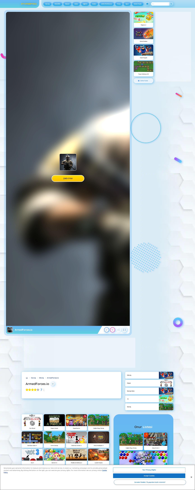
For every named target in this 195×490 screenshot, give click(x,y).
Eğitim (85, 4)
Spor (127, 4)
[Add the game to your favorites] (53, 384)
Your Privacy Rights (149, 470)
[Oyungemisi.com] (27, 378)
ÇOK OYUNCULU (106, 4)
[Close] (191, 477)
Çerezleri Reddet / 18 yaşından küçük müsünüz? (149, 482)
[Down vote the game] (112, 329)
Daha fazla (137, 4)
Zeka (76, 4)
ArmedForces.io (53, 378)
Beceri (67, 4)
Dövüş (41, 378)
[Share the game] (118, 329)
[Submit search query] (171, 4)
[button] (147, 4)
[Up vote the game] (106, 329)
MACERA (57, 4)
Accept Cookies (149, 476)
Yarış (118, 4)
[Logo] (29, 4)
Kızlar (94, 4)
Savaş (47, 4)
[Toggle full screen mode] (124, 329)
